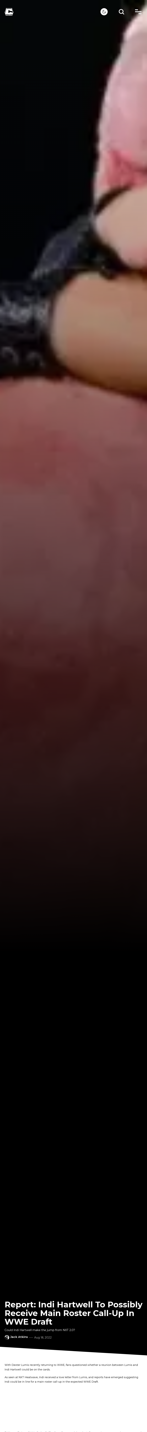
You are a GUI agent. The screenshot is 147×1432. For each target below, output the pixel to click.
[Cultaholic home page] (52, 12)
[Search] (121, 11)
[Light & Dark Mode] (104, 11)
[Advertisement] (73, 1407)
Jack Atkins (19, 1337)
